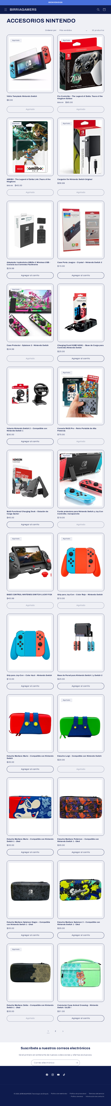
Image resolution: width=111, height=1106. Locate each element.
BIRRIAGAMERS (26, 1094)
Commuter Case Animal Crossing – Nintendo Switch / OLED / (77, 1006)
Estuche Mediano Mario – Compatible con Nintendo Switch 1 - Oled (30, 840)
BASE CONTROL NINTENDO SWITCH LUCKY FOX (29, 595)
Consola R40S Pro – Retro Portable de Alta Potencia (76, 430)
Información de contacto (95, 1096)
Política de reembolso (59, 1093)
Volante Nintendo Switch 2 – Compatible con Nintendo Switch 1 (27, 430)
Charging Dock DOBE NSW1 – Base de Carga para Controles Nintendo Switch (80, 346)
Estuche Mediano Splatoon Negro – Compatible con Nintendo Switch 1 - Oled (28, 923)
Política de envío (77, 1096)
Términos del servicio (96, 1093)
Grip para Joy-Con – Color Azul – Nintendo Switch (29, 675)
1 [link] (48, 1031)
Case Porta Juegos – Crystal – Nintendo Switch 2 (79, 262)
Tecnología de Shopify (40, 1094)
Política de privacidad (78, 1093)
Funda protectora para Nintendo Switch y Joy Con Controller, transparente (80, 513)
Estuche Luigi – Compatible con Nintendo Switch (79, 756)
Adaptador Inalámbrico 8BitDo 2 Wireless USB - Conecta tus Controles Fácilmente (28, 263)
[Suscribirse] (77, 1063)
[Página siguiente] (63, 1031)
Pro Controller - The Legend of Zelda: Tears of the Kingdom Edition (80, 97)
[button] (6, 10)
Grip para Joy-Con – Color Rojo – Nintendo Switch (80, 595)
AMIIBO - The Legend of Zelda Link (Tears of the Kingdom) (28, 180)
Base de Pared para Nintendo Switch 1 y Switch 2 (79, 675)
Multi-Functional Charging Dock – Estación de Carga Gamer (27, 513)
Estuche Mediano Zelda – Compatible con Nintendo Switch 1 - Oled (30, 1006)
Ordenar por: (51, 30)
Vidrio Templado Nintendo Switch (22, 96)
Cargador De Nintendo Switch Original (74, 179)
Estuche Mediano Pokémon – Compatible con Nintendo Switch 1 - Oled (78, 840)
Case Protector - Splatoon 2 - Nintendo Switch (28, 345)
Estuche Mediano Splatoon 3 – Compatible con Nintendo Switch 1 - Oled (78, 923)
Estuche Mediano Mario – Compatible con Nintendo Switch (30, 757)
